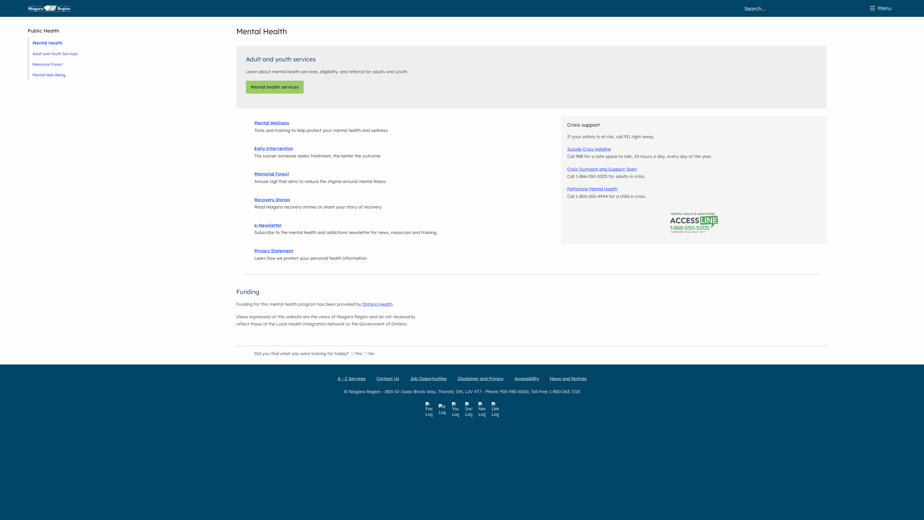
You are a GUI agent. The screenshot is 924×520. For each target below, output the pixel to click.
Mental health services (275, 87)
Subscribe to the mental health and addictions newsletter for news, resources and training (345, 228)
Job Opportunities (428, 378)
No (371, 353)
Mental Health (47, 43)
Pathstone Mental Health (592, 189)
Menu (885, 8)
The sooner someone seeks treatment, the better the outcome (317, 152)
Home (49, 8)
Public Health (43, 31)
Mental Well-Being (48, 74)
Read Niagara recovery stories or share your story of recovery (318, 203)
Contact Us (388, 378)
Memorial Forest (47, 64)
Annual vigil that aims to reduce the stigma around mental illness (320, 177)
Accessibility (526, 378)
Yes (358, 353)
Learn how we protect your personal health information (310, 254)
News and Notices (568, 378)
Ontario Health (377, 304)
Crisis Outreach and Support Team (602, 169)
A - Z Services (352, 378)
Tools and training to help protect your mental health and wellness (321, 126)
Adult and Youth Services (55, 53)
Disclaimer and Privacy (481, 378)
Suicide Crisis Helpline (589, 149)
